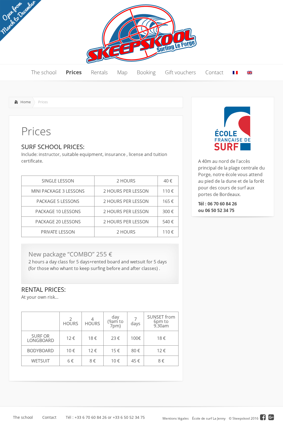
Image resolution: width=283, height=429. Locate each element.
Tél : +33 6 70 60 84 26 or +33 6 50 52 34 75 (105, 417)
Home (25, 101)
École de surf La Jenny (209, 418)
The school (23, 417)
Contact (49, 417)
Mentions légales (176, 418)
